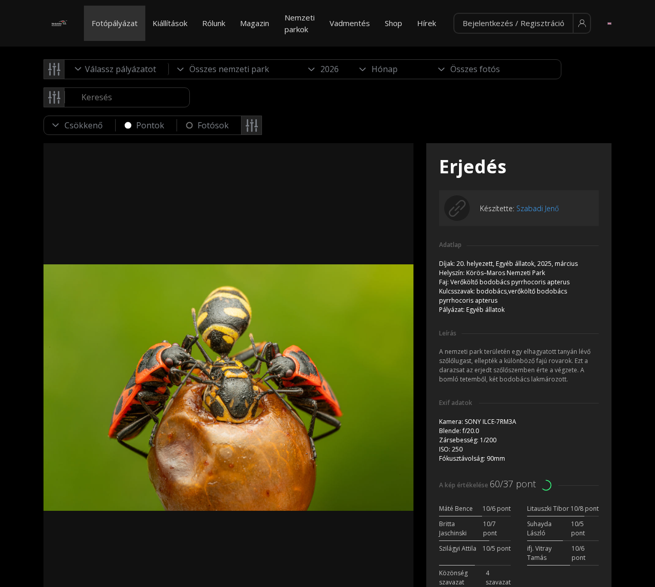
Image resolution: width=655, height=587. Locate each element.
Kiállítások (169, 23)
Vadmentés (350, 23)
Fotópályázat (115, 23)
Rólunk (213, 23)
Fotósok (213, 125)
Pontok (150, 125)
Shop (393, 23)
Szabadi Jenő (537, 208)
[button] (522, 23)
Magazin (254, 23)
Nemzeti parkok (300, 23)
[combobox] (116, 69)
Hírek (426, 23)
